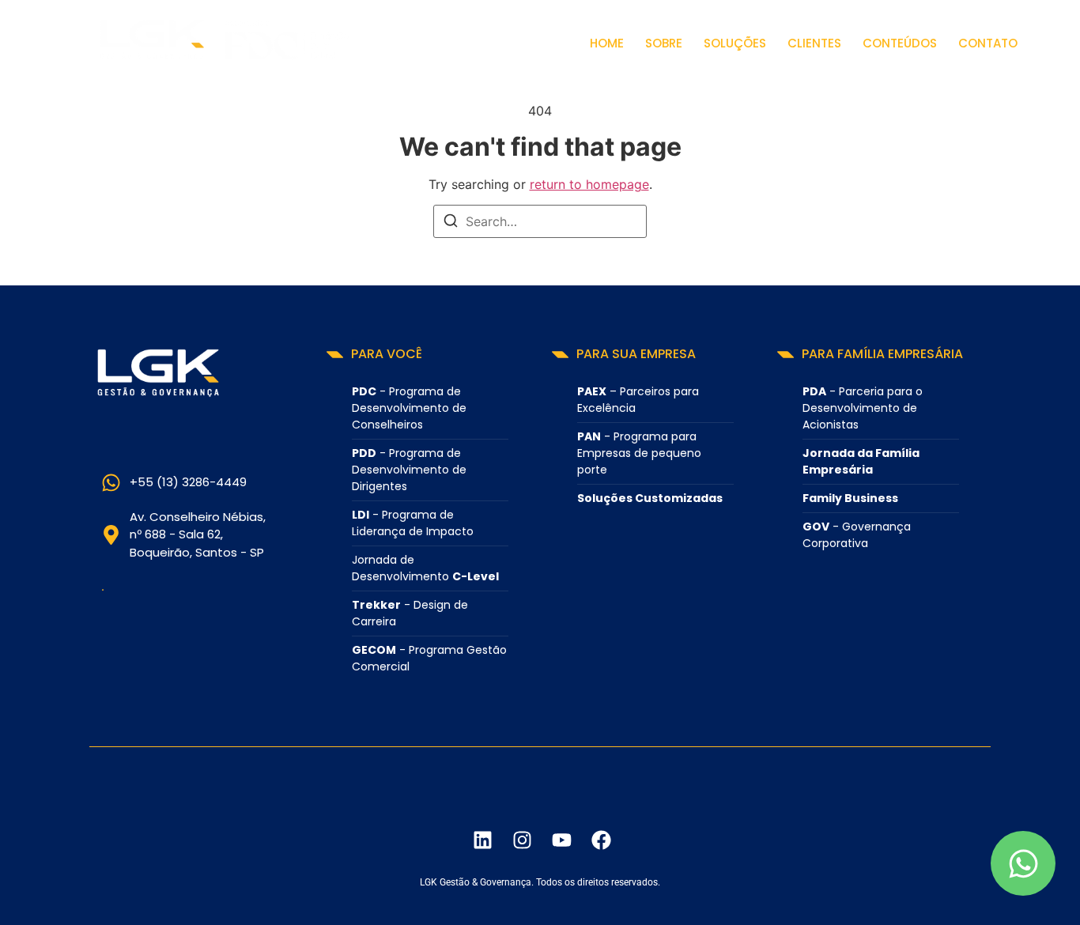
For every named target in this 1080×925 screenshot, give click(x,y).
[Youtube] (561, 839)
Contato (988, 43)
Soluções (735, 43)
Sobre (663, 43)
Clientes (814, 43)
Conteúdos (900, 43)
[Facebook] (601, 839)
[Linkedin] (482, 839)
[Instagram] (522, 839)
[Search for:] (540, 221)
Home (607, 43)
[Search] (450, 223)
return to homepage (589, 184)
